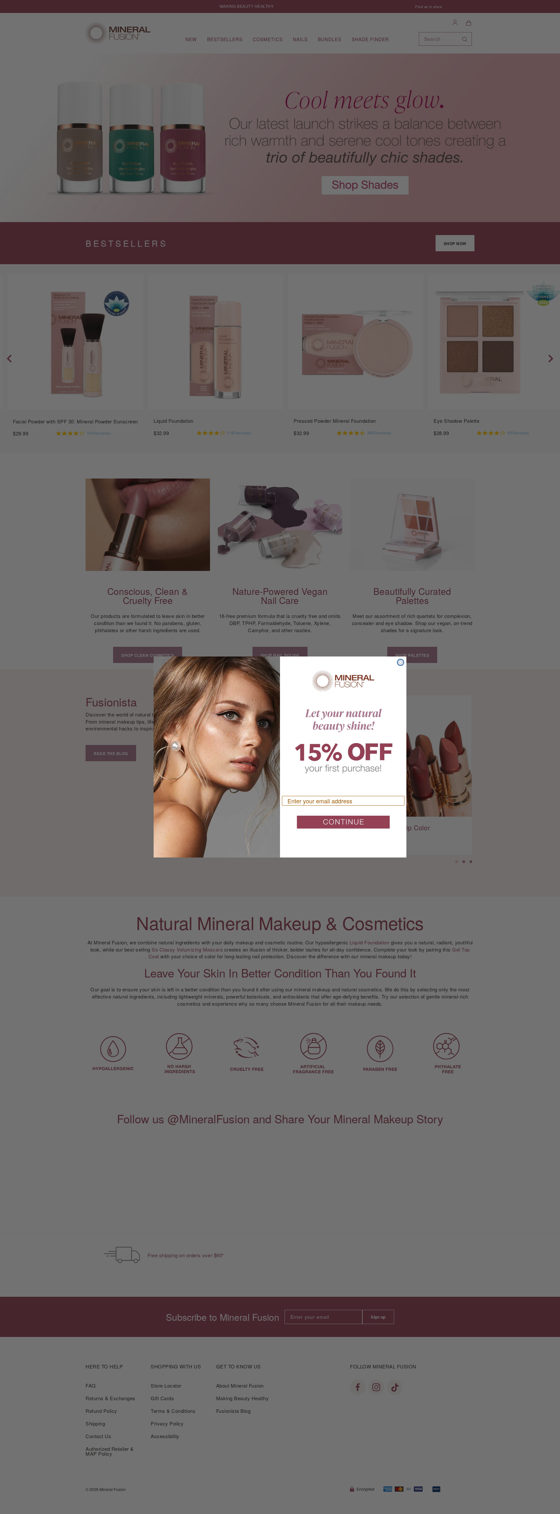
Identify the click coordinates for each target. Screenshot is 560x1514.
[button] (343, 824)
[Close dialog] (400, 662)
